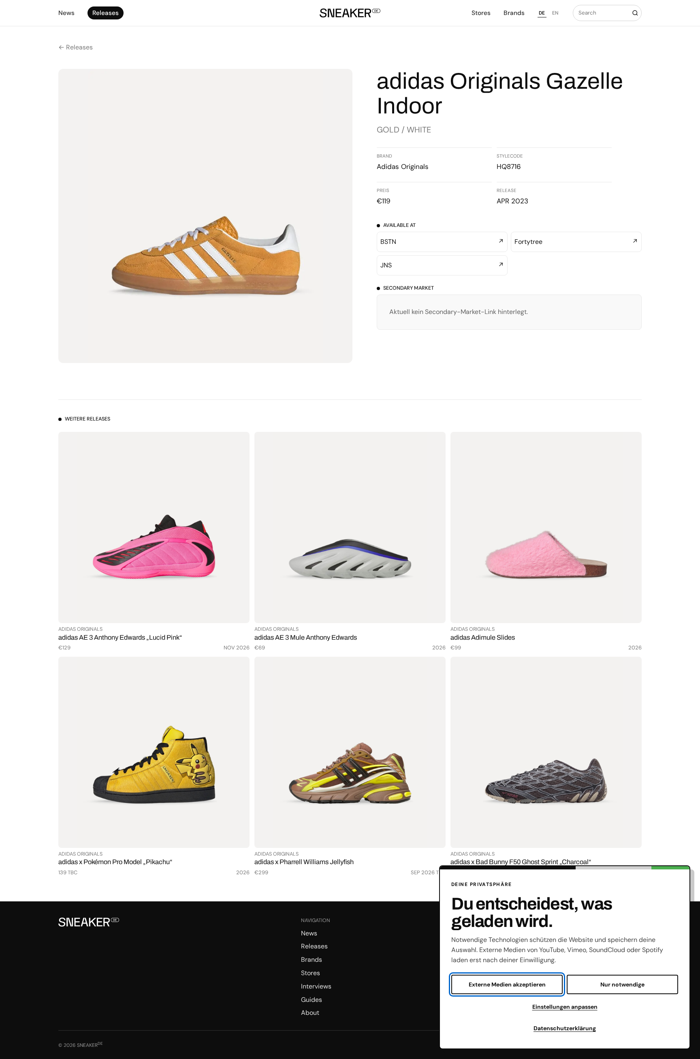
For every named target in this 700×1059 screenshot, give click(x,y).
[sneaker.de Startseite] (350, 13)
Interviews (316, 986)
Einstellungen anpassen (565, 1006)
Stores (481, 13)
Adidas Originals (403, 166)
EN (555, 13)
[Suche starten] (635, 13)
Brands (514, 13)
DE (542, 13)
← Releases (75, 47)
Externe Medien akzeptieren (507, 984)
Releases (105, 13)
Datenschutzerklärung (565, 1028)
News (66, 13)
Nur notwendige (622, 984)
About (310, 1012)
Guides (311, 999)
